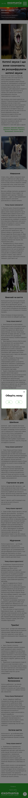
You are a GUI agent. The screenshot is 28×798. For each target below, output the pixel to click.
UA (9, 402)
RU (19, 402)
